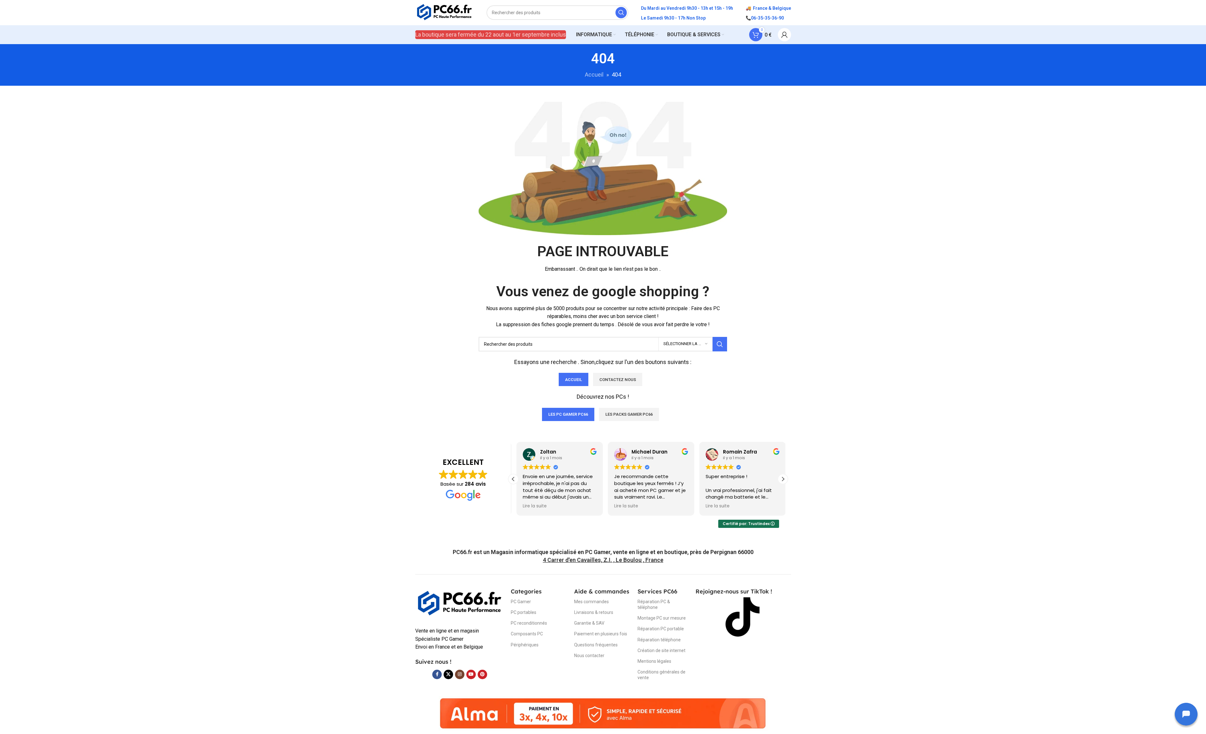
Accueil (594, 74)
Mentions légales (654, 661)
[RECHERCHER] (621, 12)
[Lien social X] (448, 674)
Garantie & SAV (589, 623)
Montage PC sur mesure (662, 618)
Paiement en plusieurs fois (600, 633)
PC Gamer (521, 601)
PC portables (523, 612)
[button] (783, 479)
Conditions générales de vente (661, 674)
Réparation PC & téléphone (654, 604)
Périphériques (525, 644)
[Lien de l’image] (459, 603)
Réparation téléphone (659, 639)
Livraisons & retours (593, 612)
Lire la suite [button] (532, 506)
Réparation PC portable (661, 628)
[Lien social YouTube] (471, 674)
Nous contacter (589, 655)
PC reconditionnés (529, 623)
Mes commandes (591, 601)
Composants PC (527, 633)
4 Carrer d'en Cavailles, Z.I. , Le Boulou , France (603, 560)
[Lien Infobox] (603, 552)
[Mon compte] (784, 34)
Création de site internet (661, 650)
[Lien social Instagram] (459, 674)
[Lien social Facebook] (437, 674)
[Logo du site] (444, 12)
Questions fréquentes (596, 644)
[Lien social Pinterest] (482, 674)
